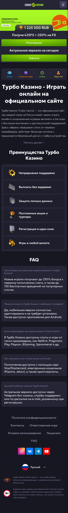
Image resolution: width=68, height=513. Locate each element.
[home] (34, 5)
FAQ (34, 440)
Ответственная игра (43, 425)
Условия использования (24, 433)
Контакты (17, 425)
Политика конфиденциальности (34, 417)
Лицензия (53, 433)
